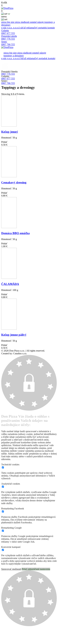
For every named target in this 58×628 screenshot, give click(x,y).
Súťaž (23, 58)
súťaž (23, 27)
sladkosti (25, 22)
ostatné (33, 22)
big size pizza (14, 22)
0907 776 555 (8, 74)
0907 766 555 (8, 83)
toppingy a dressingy (14, 55)
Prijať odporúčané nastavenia (36, 569)
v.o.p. (10, 27)
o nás (4, 27)
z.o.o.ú (16, 27)
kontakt (51, 27)
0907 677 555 (8, 78)
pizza (4, 22)
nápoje (40, 22)
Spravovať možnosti (11, 569)
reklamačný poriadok (36, 27)
